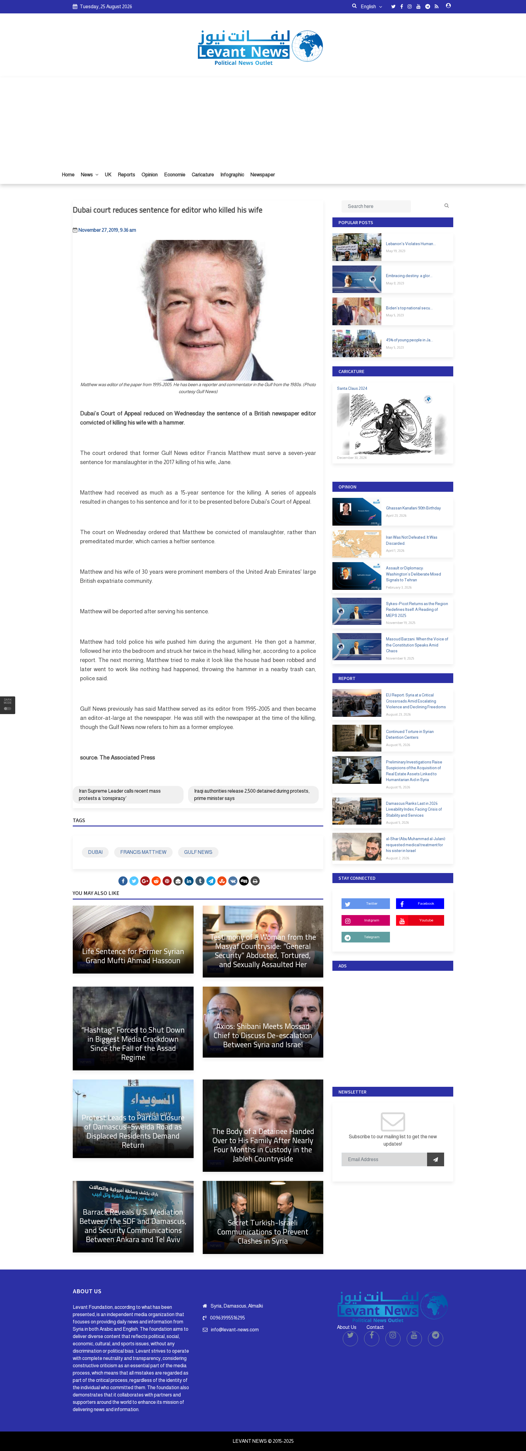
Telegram (372, 937)
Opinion (150, 174)
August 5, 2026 (397, 822)
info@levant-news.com (235, 1329)
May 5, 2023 (395, 315)
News (87, 174)
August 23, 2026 (398, 714)
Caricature (203, 174)
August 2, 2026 (397, 858)
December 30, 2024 (351, 458)
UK (108, 174)
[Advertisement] (263, 120)
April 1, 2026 (395, 550)
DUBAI (95, 852)
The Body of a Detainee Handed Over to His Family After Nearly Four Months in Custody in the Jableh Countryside (263, 1145)
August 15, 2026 (398, 745)
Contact (375, 1327)
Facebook (426, 903)
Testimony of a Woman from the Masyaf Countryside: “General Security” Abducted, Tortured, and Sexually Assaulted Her (263, 950)
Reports (126, 174)
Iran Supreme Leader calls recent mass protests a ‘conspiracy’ (120, 794)
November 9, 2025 (400, 658)
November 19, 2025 (400, 623)
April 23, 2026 (396, 515)
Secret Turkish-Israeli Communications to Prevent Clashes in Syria (262, 1231)
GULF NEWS (198, 852)
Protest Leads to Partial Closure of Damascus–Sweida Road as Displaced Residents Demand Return (133, 1131)
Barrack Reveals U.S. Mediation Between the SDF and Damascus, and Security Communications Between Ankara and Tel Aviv (133, 1225)
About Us (346, 1327)
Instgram (371, 920)
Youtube (426, 920)
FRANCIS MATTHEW (143, 852)
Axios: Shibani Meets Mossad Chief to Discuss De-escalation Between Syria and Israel (263, 1035)
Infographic (232, 174)
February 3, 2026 (399, 587)
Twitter (371, 903)
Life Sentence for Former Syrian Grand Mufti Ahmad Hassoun (133, 955)
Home (68, 174)
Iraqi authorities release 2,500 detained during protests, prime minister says (251, 794)
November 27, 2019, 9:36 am (107, 230)
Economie (174, 174)
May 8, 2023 (395, 283)
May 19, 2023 (395, 251)
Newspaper (263, 174)
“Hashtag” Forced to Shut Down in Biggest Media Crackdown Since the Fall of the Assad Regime (133, 1043)
